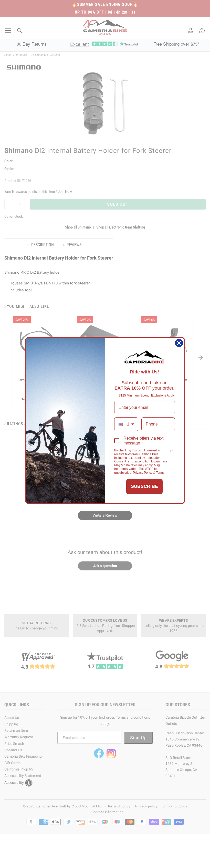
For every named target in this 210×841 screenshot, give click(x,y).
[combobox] (126, 424)
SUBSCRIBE (144, 486)
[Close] (179, 343)
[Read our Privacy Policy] (172, 451)
